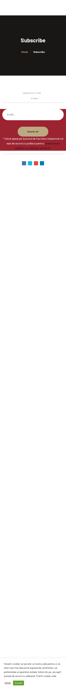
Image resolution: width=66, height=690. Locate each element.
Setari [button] (8, 682)
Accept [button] (18, 683)
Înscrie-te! (33, 131)
